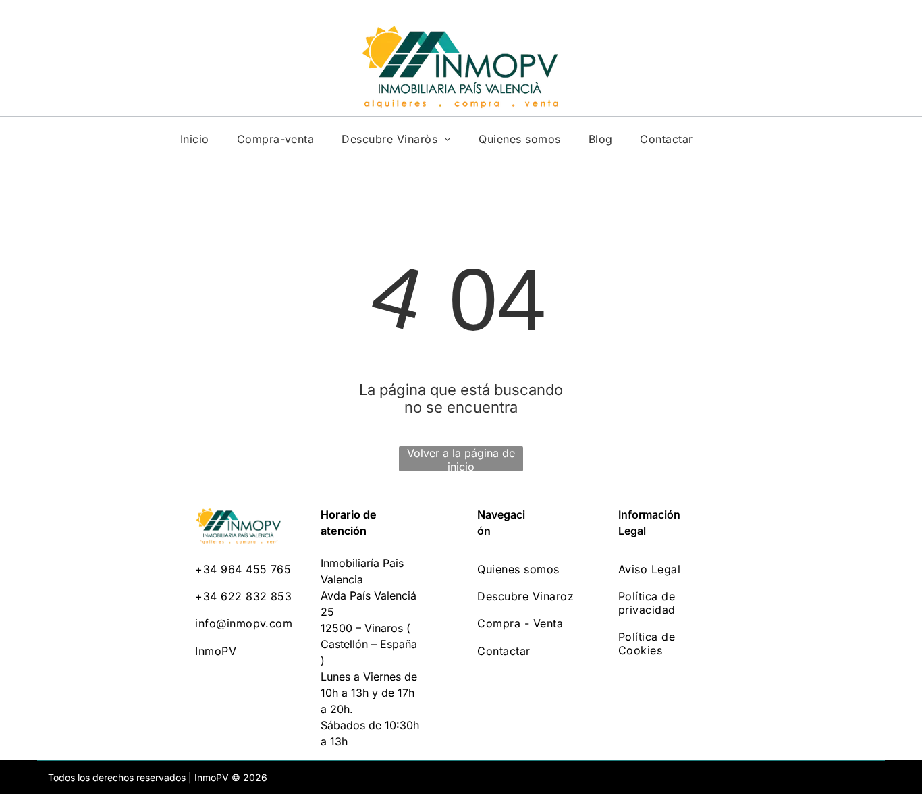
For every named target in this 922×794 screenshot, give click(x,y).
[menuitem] (194, 139)
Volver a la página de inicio (461, 458)
